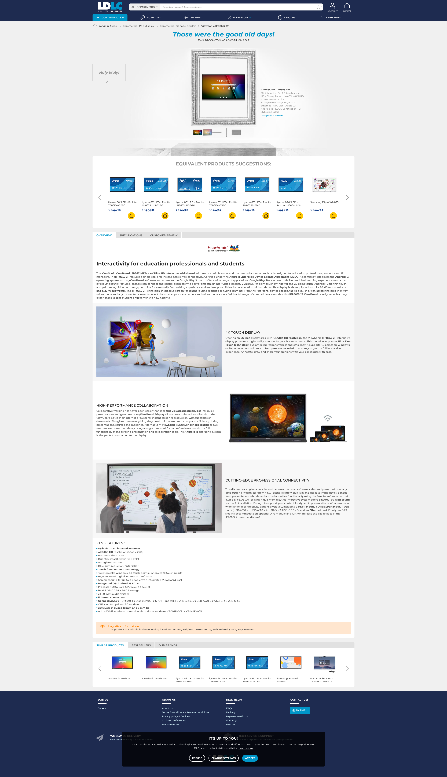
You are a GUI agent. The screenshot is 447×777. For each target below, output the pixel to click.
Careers (102, 708)
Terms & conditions (173, 712)
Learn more (246, 748)
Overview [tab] (104, 235)
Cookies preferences (174, 720)
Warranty (231, 720)
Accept (250, 758)
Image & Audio (107, 26)
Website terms (170, 724)
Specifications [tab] (131, 235)
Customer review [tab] (164, 235)
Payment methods (237, 716)
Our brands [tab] (168, 645)
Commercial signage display (178, 26)
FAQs (229, 708)
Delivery (231, 712)
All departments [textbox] (143, 7)
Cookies (185, 716)
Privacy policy (170, 716)
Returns (230, 724)
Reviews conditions (198, 712)
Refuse (197, 758)
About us (167, 708)
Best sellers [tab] (141, 645)
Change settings (223, 758)
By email (302, 710)
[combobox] (144, 6)
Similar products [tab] (110, 645)
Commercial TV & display (138, 26)
